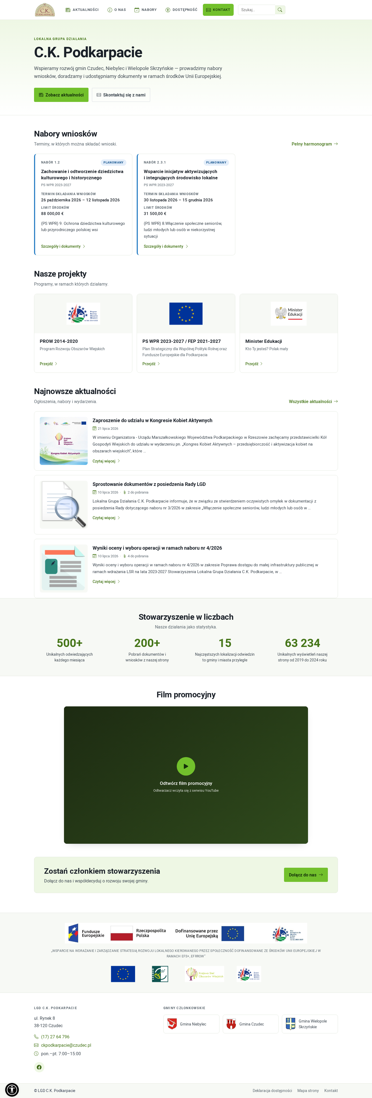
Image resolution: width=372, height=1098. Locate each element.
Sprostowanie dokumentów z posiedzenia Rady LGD (149, 484)
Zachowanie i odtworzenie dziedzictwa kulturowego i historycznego (82, 174)
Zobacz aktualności (64, 95)
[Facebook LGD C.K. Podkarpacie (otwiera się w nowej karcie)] (39, 1067)
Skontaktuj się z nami (124, 95)
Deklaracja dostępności (272, 1090)
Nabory (149, 9)
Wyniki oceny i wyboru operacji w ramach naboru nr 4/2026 (157, 548)
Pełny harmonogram (312, 144)
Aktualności (86, 9)
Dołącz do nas (302, 875)
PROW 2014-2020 (59, 341)
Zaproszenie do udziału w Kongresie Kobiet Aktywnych (152, 420)
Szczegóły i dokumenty (61, 246)
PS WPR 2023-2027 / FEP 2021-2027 (181, 341)
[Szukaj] (280, 9)
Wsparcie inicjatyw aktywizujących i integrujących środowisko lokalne (181, 174)
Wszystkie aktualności (310, 401)
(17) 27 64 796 (55, 1037)
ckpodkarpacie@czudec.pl (66, 1045)
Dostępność (185, 9)
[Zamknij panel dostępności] (12, 1090)
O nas (120, 9)
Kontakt (221, 9)
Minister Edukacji (263, 341)
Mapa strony (308, 1090)
